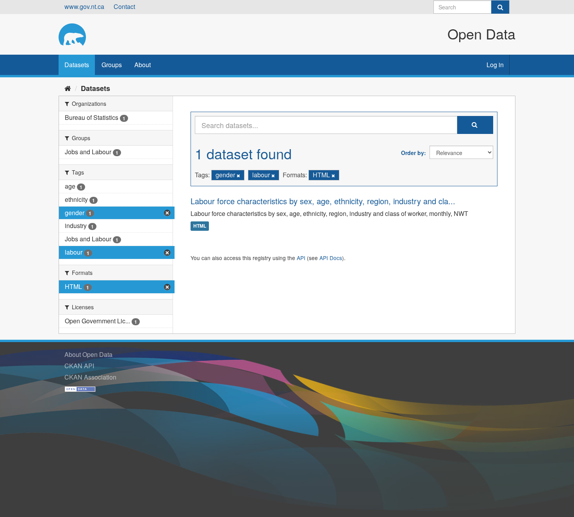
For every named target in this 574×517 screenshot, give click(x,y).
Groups (112, 64)
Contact (124, 6)
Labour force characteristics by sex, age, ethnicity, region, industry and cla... (323, 201)
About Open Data (88, 354)
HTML (199, 226)
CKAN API (79, 365)
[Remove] (238, 175)
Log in (495, 64)
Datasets (76, 64)
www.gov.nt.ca (84, 6)
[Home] (67, 88)
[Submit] (500, 7)
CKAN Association (90, 377)
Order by (412, 153)
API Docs (330, 258)
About (142, 64)
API (301, 258)
